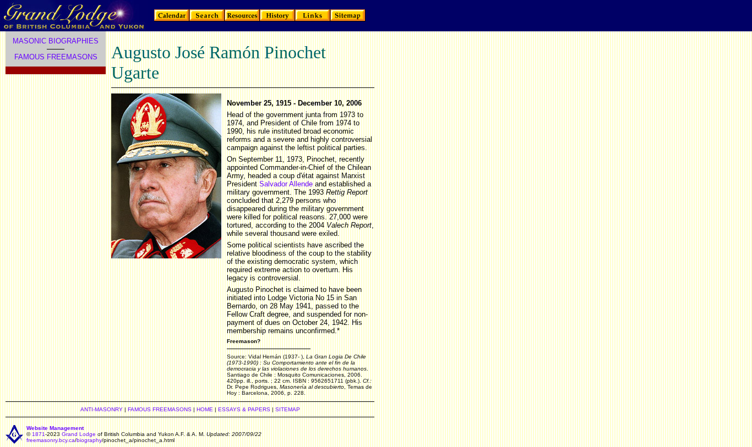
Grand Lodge (79, 434)
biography (89, 440)
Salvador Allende (286, 184)
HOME (205, 409)
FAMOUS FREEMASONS (55, 57)
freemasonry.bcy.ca (50, 440)
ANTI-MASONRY (101, 409)
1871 (38, 434)
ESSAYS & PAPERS (244, 409)
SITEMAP (287, 409)
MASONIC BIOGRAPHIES (56, 41)
